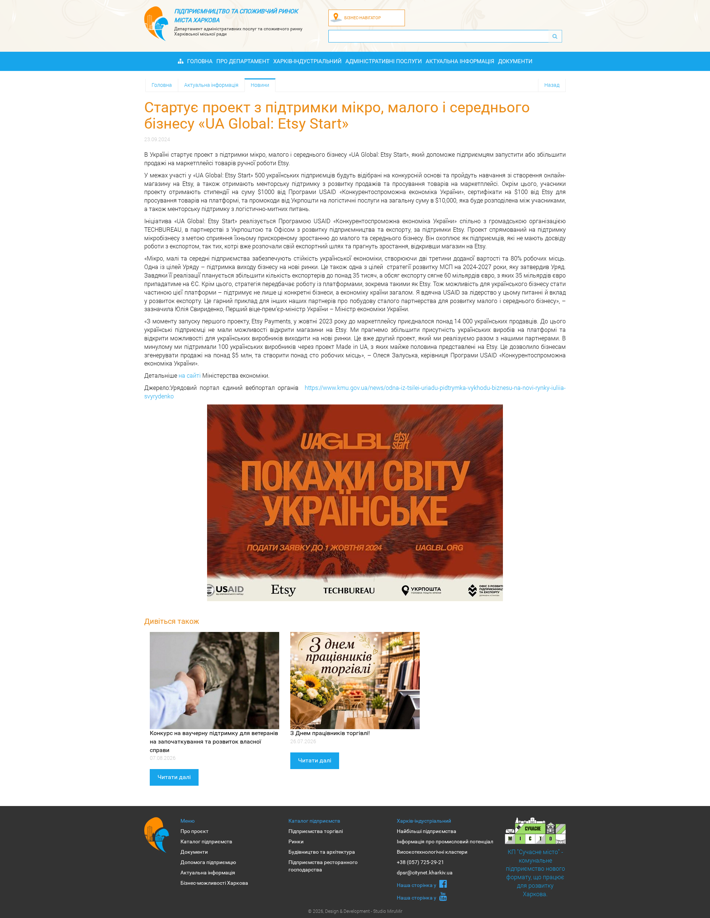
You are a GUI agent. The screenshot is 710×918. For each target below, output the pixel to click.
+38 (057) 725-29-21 (420, 862)
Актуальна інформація (460, 61)
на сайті (190, 375)
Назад (551, 84)
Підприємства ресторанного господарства (323, 866)
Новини (260, 84)
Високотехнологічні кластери (432, 852)
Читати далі (174, 777)
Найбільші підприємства (426, 831)
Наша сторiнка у (417, 885)
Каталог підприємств (206, 841)
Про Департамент (243, 61)
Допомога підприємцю (208, 862)
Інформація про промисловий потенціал (445, 841)
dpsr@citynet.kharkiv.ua (425, 872)
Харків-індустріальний (307, 61)
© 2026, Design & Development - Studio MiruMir (355, 911)
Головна (200, 61)
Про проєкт (194, 831)
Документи (515, 61)
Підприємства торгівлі (315, 831)
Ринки (296, 841)
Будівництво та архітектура (321, 852)
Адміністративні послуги (383, 61)
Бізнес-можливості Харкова (214, 883)
